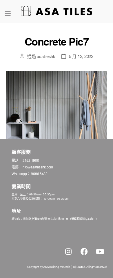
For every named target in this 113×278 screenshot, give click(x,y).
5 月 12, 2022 (81, 56)
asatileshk (46, 56)
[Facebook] (84, 251)
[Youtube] (100, 251)
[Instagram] (68, 251)
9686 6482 (39, 173)
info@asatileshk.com (37, 166)
